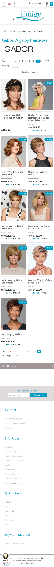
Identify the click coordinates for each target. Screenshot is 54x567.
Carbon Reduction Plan (14, 460)
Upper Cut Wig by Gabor (37, 173)
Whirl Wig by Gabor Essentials (12, 281)
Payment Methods (18, 534)
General (10, 410)
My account (36, 3)
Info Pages (12, 438)
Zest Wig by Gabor (12, 334)
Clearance (9, 520)
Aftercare (9, 515)
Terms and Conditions (14, 474)
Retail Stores (10, 428)
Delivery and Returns (13, 419)
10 (33, 61)
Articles (8, 524)
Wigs (7, 506)
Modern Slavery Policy (14, 456)
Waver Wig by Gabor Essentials (39, 227)
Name (34, 72)
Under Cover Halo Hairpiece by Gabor (12, 116)
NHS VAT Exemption (13, 478)
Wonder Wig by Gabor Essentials (40, 281)
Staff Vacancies (11, 469)
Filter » (48, 60)
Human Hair (10, 511)
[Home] (28, 16)
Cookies (8, 465)
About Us (9, 447)
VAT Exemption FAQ (13, 483)
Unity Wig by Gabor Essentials (12, 173)
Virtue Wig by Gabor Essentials (13, 227)
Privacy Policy (10, 451)
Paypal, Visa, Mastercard (15, 543)
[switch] (5, 563)
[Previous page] (8, 61)
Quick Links (13, 493)
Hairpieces (9, 502)
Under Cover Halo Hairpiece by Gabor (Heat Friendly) (38, 117)
